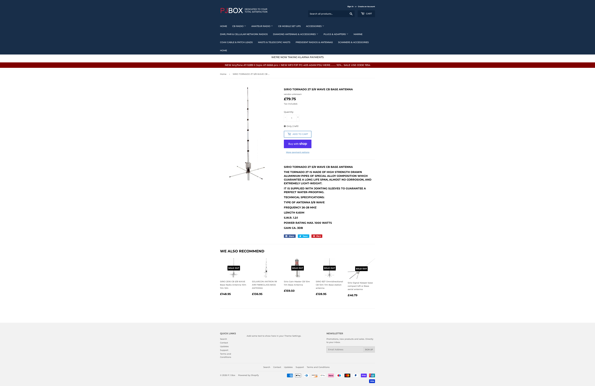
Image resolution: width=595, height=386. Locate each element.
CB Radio (238, 26)
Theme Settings (292, 336)
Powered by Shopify (248, 375)
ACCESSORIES (314, 26)
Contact (224, 342)
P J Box (231, 375)
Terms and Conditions (318, 367)
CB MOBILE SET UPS (289, 26)
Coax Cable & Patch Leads (236, 42)
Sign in (350, 6)
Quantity (288, 112)
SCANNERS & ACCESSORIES (353, 42)
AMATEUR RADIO (261, 26)
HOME (223, 50)
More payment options (297, 152)
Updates (224, 346)
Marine (358, 34)
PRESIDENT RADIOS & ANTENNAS (314, 42)
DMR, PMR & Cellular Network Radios (244, 34)
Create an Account (366, 6)
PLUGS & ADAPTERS (335, 34)
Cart (368, 13)
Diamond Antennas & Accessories (294, 34)
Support (224, 350)
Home (223, 26)
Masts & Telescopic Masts (274, 42)
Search (223, 339)
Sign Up (369, 349)
